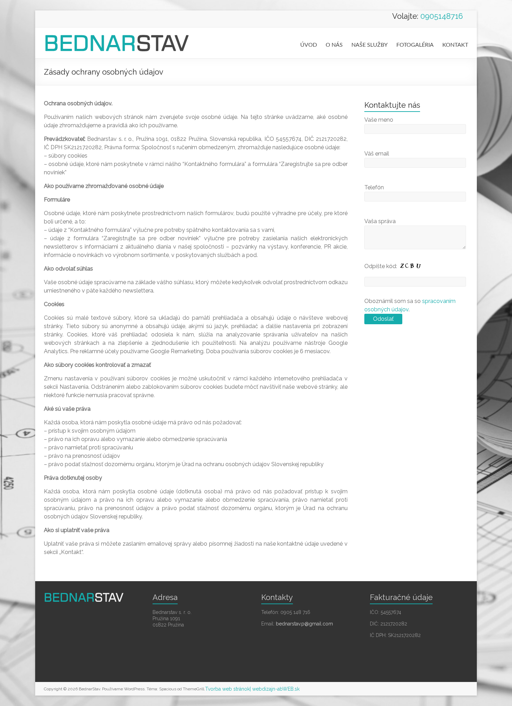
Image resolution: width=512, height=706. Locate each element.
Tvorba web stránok (227, 689)
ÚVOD (308, 45)
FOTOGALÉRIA (415, 45)
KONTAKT (455, 45)
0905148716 (441, 16)
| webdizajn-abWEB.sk (275, 689)
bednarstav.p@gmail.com (304, 624)
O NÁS (334, 45)
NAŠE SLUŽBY (369, 45)
